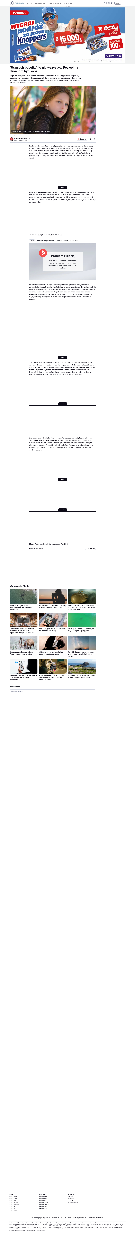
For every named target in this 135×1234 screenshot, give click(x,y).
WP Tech (29, 3)
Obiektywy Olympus (43, 1208)
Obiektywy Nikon (43, 1198)
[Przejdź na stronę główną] (12, 4)
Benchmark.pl (40, 3)
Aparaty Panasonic (14, 1204)
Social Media (71, 1198)
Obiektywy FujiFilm (43, 1202)
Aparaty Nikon (13, 1198)
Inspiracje (70, 1196)
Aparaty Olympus (13, 1208)
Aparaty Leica (12, 1206)
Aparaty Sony (12, 1200)
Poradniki (70, 1200)
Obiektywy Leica (43, 1206)
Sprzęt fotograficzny (73, 1202)
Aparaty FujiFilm (13, 1202)
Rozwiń (62, 187)
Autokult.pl (68, 3)
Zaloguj (118, 3)
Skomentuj (83, 139)
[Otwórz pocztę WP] (105, 3)
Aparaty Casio (13, 1210)
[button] (110, 3)
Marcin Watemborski (21, 138)
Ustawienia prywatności (95, 1218)
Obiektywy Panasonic (44, 1204)
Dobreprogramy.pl (54, 3)
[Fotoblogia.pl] (21, 3)
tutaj (44, 1230)
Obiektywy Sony (42, 1200)
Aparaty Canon (13, 1196)
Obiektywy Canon (43, 1196)
